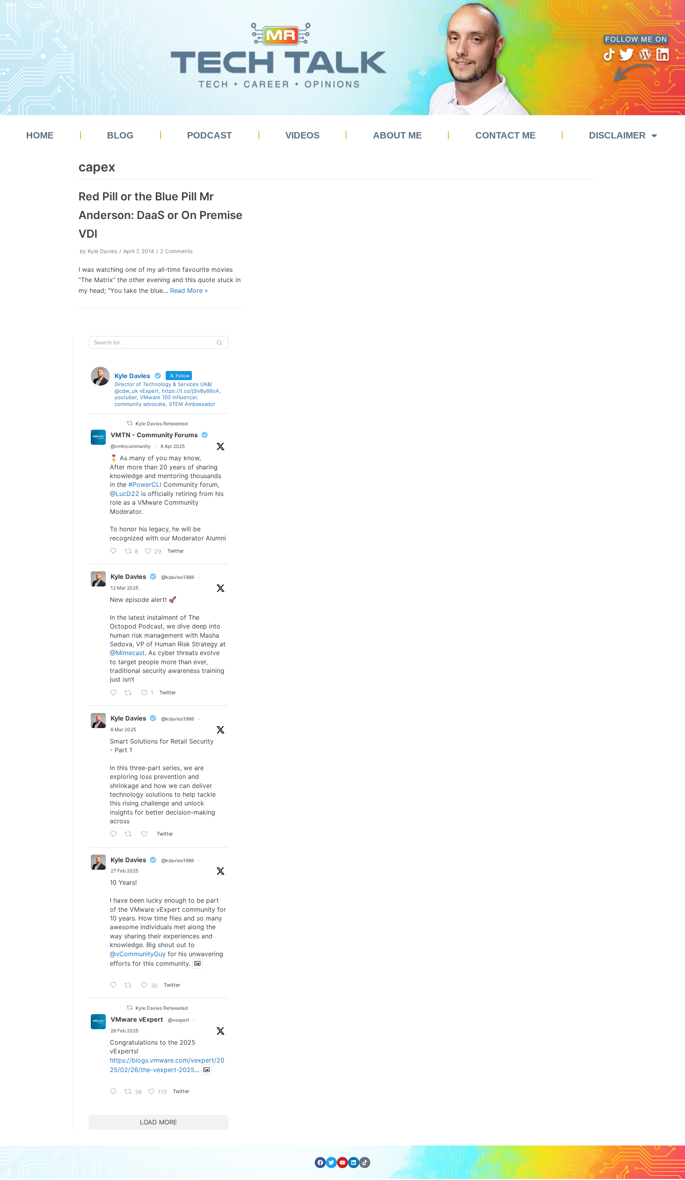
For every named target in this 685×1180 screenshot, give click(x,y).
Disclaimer (617, 135)
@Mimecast (127, 653)
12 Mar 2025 (124, 588)
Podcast (209, 135)
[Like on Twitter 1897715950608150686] (147, 835)
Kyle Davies (102, 251)
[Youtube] (342, 1162)
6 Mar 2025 (123, 729)
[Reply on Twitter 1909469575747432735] (115, 552)
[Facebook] (320, 1162)
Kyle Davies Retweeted (162, 424)
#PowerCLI (144, 484)
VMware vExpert (137, 1019)
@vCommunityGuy (138, 954)
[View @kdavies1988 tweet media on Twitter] (197, 963)
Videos (302, 135)
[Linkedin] (353, 1162)
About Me (397, 135)
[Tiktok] (364, 1162)
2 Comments (176, 251)
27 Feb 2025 (124, 871)
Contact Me (505, 135)
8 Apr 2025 (173, 446)
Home (40, 135)
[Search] (219, 342)
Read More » (189, 290)
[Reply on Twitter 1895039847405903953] (115, 986)
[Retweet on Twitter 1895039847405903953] (130, 986)
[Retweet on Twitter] (129, 423)
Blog (120, 135)
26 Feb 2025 (124, 1031)
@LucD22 (124, 494)
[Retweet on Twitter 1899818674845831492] (130, 693)
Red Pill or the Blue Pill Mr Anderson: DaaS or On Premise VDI (160, 215)
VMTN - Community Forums (154, 435)
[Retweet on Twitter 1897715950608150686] (130, 835)
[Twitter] (331, 1162)
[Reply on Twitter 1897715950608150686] (115, 835)
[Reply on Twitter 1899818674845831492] (115, 693)
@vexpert (178, 1020)
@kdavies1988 (177, 577)
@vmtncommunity (131, 446)
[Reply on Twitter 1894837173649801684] (115, 1092)
